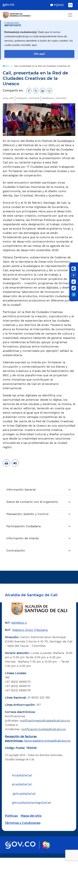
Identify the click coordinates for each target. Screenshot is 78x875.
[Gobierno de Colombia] (11, 5)
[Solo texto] (73, 275)
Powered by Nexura (64, 856)
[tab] (39, 489)
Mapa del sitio (31, 815)
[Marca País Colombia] (46, 845)
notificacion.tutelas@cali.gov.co (43, 729)
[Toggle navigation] (70, 15)
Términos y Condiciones (22, 823)
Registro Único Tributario (30, 630)
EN (70, 5)
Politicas (11, 815)
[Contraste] (73, 268)
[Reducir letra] (73, 281)
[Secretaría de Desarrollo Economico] (39, 15)
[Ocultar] (73, 294)
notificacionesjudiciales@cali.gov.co (45, 720)
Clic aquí (39, 53)
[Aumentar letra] (73, 288)
